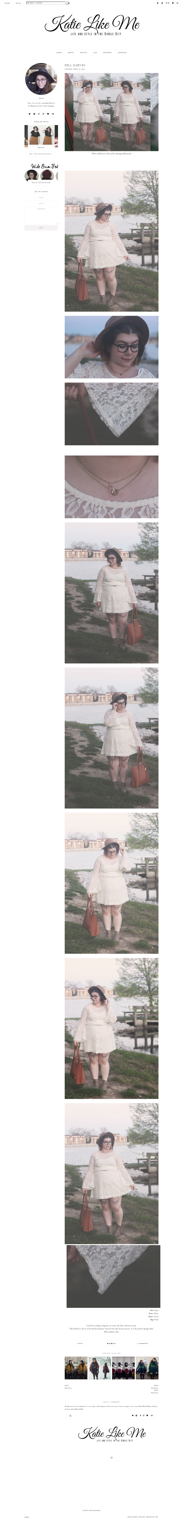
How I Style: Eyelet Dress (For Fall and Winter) (42, 154)
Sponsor (122, 52)
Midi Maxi (41, 147)
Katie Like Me (139, 1517)
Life (95, 52)
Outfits (83, 52)
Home (7, 3)
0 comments (143, 1343)
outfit (80, 1343)
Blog (18, 3)
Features (107, 52)
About (71, 52)
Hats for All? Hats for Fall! (41, 182)
